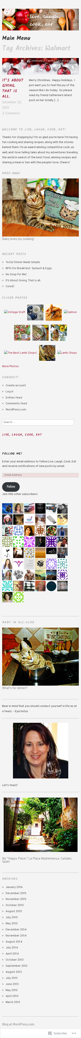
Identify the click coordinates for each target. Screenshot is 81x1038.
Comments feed (16, 403)
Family (50, 61)
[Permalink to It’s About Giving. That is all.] (40, 68)
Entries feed (14, 398)
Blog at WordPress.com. (18, 1024)
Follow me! (12, 454)
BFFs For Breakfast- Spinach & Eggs (29, 268)
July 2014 (12, 948)
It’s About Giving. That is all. (12, 88)
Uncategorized (66, 61)
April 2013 (12, 996)
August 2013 (14, 972)
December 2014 (16, 929)
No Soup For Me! (16, 274)
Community (37, 61)
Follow (11, 487)
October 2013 (15, 960)
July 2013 (11, 978)
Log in (9, 391)
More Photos (10, 366)
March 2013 (13, 1002)
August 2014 (14, 942)
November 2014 (16, 936)
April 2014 (12, 954)
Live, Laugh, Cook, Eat (22, 435)
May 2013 (11, 990)
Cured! (10, 286)
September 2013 (16, 966)
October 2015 (15, 905)
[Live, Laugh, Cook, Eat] (40, 21)
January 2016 (14, 887)
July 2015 (12, 917)
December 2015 (16, 893)
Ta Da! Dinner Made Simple (23, 262)
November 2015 (16, 899)
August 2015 (14, 911)
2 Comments (11, 113)
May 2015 (12, 923)
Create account (16, 385)
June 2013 (12, 984)
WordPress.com (16, 410)
